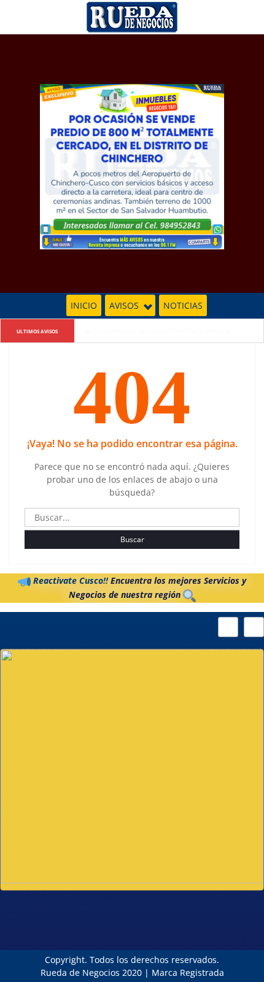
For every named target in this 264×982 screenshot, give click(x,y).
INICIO (84, 305)
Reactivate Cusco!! (69, 580)
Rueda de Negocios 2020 (91, 972)
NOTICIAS (183, 305)
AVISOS (124, 305)
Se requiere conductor (117, 331)
